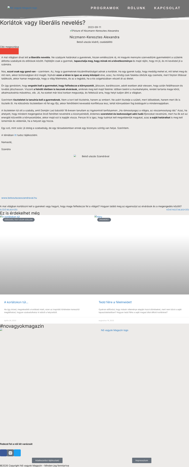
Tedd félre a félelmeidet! (115, 302)
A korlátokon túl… (16, 302)
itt (15, 135)
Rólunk (137, 8)
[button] (3, 51)
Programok (105, 8)
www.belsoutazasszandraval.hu (19, 198)
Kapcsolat (167, 8)
